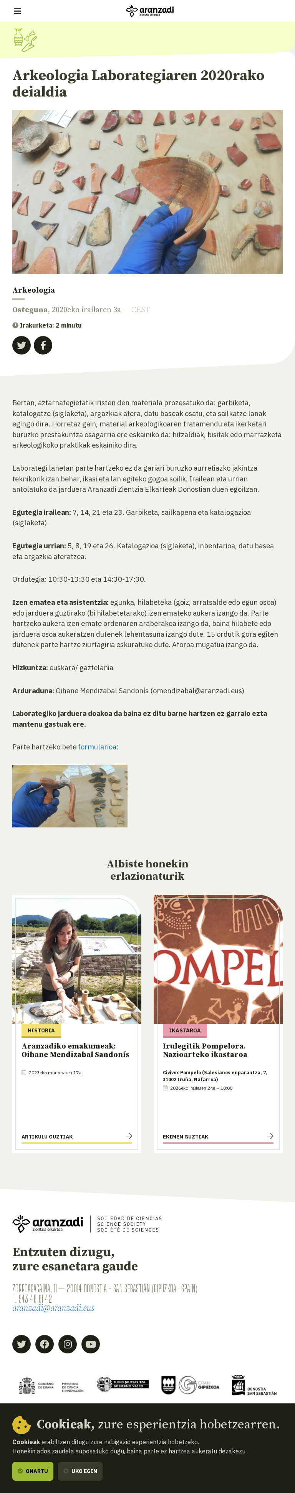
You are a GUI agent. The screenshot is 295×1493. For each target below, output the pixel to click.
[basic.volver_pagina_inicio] (150, 11)
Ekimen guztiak (185, 1136)
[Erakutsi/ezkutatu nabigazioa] (17, 11)
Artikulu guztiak (47, 1136)
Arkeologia (33, 290)
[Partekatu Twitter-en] (21, 345)
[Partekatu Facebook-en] (43, 345)
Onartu (36, 1471)
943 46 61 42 (35, 1299)
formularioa (97, 746)
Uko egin (83, 1471)
